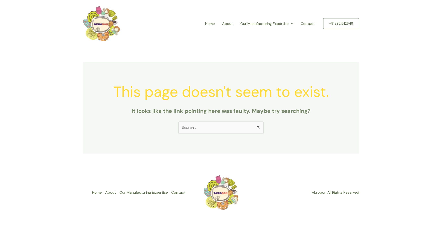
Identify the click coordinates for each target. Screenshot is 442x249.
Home (210, 23)
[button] (291, 24)
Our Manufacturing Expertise (264, 23)
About (227, 23)
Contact (308, 23)
